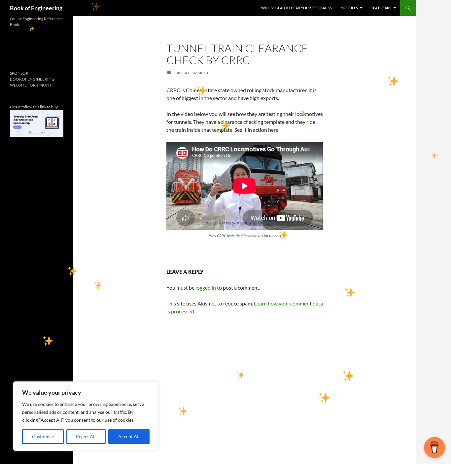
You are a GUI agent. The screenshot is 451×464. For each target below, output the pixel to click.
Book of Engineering (36, 8)
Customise (43, 436)
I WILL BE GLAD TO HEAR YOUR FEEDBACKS (296, 8)
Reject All (86, 436)
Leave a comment (190, 72)
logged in (205, 287)
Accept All (129, 436)
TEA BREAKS (381, 8)
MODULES (349, 8)
